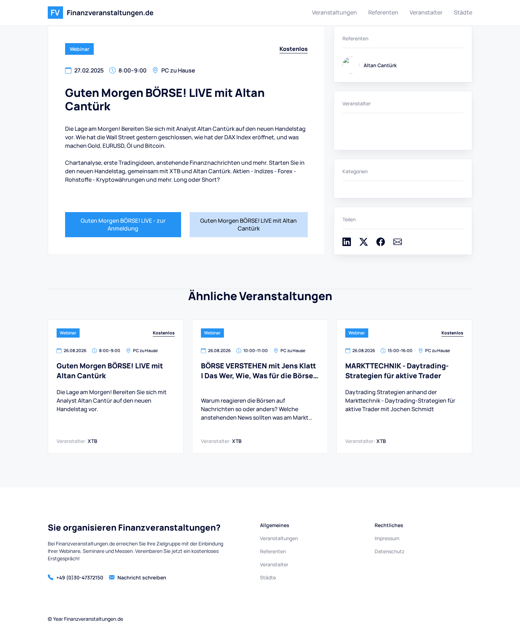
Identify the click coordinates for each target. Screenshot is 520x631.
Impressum (387, 538)
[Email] (397, 244)
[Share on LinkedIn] (346, 244)
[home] (101, 12)
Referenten (383, 12)
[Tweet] (363, 244)
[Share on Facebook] (380, 244)
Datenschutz (389, 551)
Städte (463, 12)
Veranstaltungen (334, 12)
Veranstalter (426, 12)
